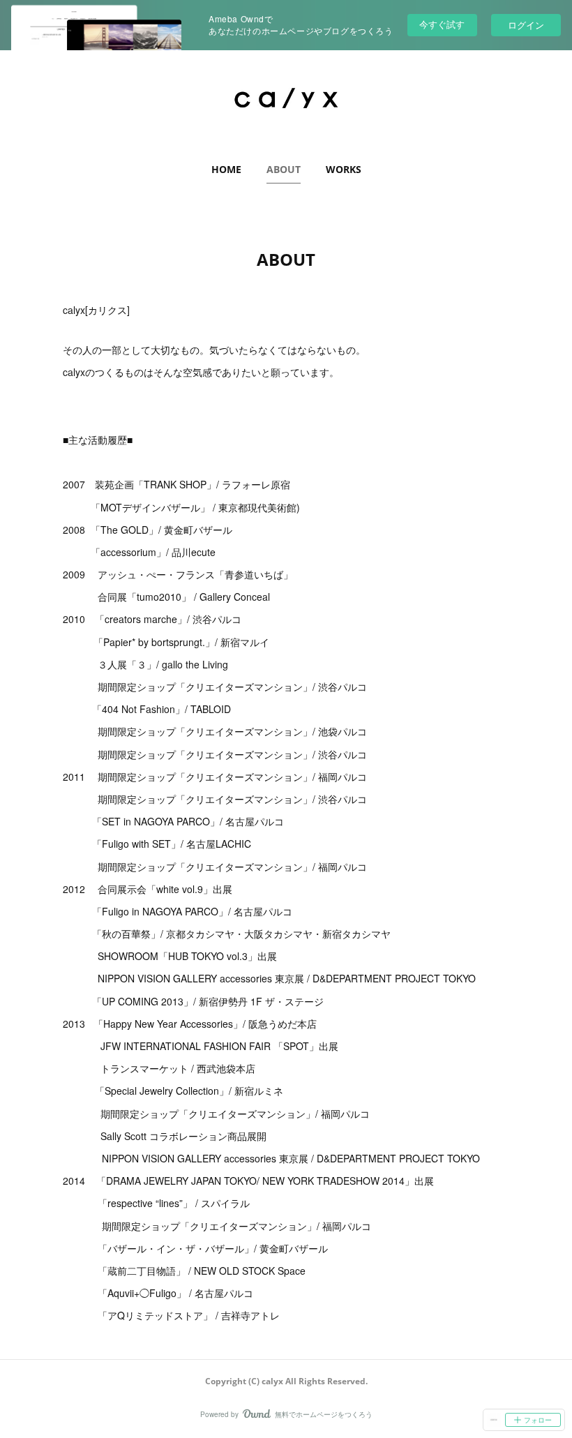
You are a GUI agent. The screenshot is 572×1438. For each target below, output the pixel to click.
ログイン (526, 24)
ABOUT (283, 169)
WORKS (343, 169)
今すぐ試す (442, 24)
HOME (226, 169)
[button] (226, 169)
